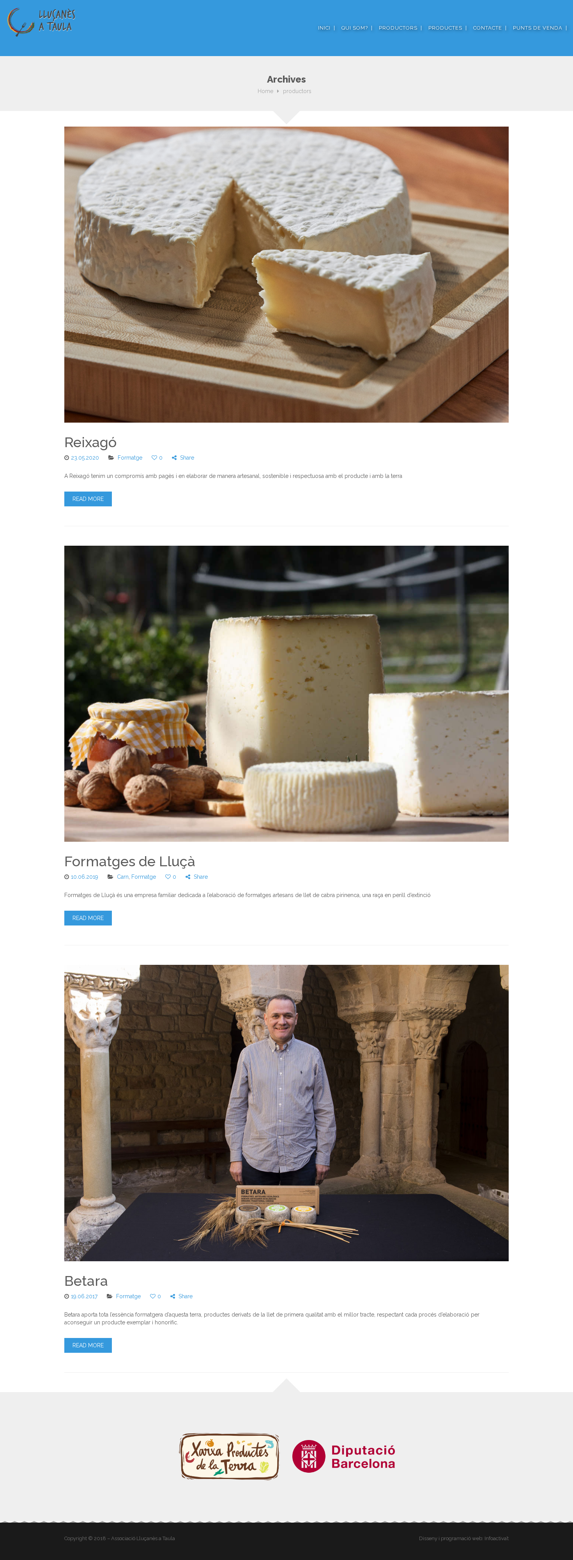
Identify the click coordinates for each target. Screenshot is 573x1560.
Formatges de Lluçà (129, 861)
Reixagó (90, 442)
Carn (123, 877)
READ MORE (88, 499)
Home (265, 91)
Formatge (130, 458)
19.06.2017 (84, 1296)
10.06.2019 (84, 877)
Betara (86, 1281)
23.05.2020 (85, 458)
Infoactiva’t (497, 1538)
